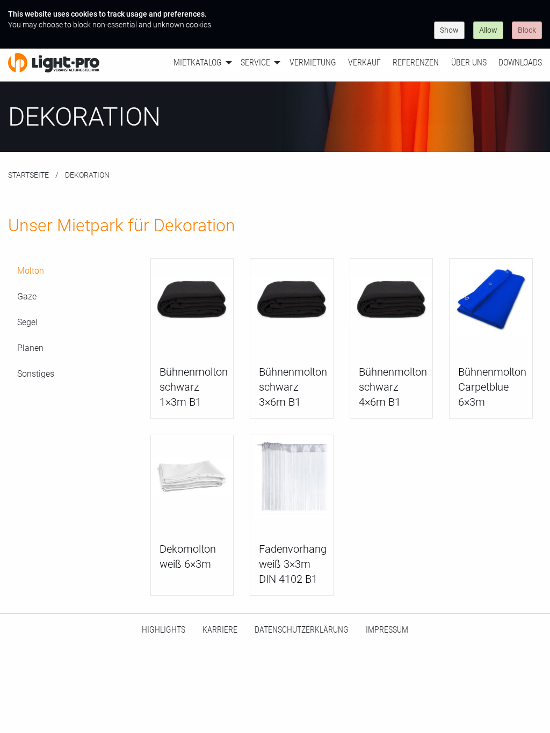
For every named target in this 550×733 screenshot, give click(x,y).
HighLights (163, 630)
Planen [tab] (30, 348)
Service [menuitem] (255, 62)
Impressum (387, 630)
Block (527, 30)
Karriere (219, 630)
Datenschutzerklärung (302, 630)
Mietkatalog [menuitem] (197, 62)
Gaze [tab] (27, 296)
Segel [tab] (27, 322)
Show (449, 30)
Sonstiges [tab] (35, 374)
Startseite (28, 175)
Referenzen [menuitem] (416, 62)
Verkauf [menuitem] (364, 62)
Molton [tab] (30, 271)
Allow (488, 30)
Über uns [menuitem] (469, 62)
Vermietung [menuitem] (313, 62)
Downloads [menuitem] (520, 62)
